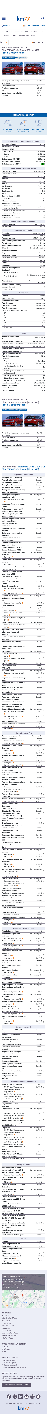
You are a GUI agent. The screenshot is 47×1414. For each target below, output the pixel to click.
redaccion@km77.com (9, 1318)
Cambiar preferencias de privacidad (14, 1367)
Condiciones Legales (9, 1363)
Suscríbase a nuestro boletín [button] (16, 1385)
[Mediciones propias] (11, 42)
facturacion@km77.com (10, 1333)
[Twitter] (15, 1396)
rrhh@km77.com (7, 1338)
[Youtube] (26, 1396)
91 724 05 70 (19, 1285)
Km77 (23, 18)
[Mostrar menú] (4, 18)
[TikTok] (38, 1396)
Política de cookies (8, 1360)
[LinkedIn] (20, 1396)
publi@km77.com (8, 1325)
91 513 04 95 (15, 1287)
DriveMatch (6, 1349)
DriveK (4, 1351)
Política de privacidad (9, 1365)
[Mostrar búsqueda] (43, 18)
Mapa (22, 1282)
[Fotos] (1, 42)
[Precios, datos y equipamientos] (6, 42)
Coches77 (5, 1347)
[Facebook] (9, 1396)
